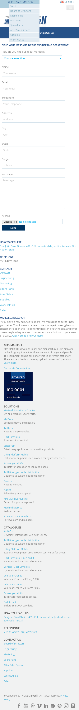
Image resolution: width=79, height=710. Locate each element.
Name (5, 67)
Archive (6, 215)
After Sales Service (20, 30)
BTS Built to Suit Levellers (17, 516)
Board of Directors (20, 10)
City (4, 128)
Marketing (15, 20)
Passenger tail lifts (13, 463)
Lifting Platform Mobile (16, 454)
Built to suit (10, 602)
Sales (13, 6)
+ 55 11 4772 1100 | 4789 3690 (20, 632)
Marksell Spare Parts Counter (19, 410)
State (5, 143)
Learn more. (10, 362)
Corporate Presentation (17, 368)
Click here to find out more (27, 335)
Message (7, 174)
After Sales (6, 294)
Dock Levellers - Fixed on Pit (19, 558)
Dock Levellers (12, 437)
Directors (5, 272)
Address (7, 113)
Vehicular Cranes (13, 575)
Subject (6, 159)
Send (13, 227)
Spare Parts (16, 25)
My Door (8, 419)
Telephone (8, 97)
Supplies (15, 34)
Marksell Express (13, 507)
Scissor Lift (9, 445)
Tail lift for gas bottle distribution (22, 472)
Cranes (8, 481)
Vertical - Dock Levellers (17, 566)
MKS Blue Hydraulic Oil (16, 498)
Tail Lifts (8, 428)
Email (5, 82)
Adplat (7, 490)
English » (69, 1)
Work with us (17, 39)
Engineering (16, 15)
